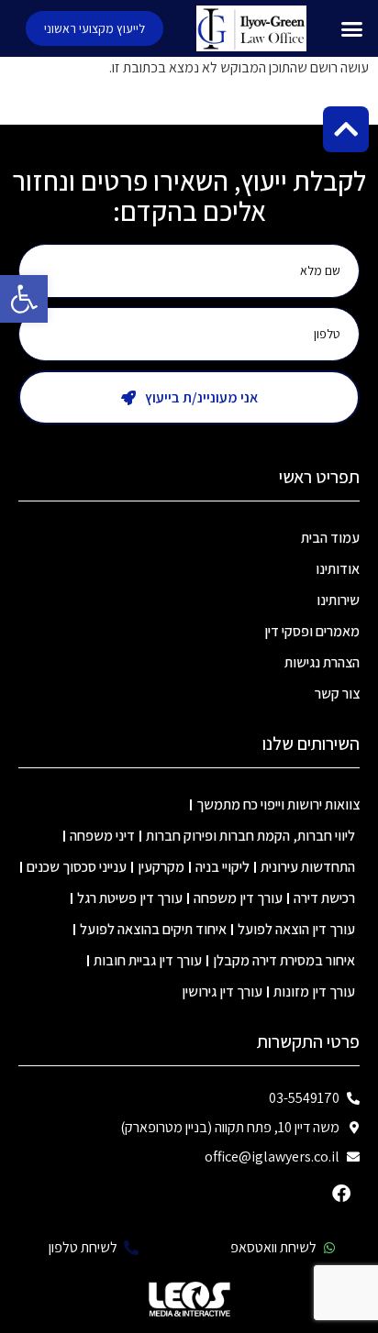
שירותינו (338, 600)
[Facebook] (341, 1193)
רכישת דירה (324, 898)
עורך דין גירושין (222, 991)
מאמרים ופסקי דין (312, 631)
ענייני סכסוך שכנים (77, 866)
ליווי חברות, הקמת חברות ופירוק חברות (250, 835)
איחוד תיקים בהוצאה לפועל (153, 929)
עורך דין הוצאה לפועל (296, 929)
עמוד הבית (330, 537)
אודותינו (338, 568)
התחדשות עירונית (308, 866)
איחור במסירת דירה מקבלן (284, 960)
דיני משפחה (102, 835)
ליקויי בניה (222, 866)
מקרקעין (161, 866)
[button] (24, 299)
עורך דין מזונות (314, 991)
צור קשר (337, 693)
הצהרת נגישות (322, 662)
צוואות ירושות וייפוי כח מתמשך (278, 804)
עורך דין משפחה (238, 898)
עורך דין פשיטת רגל (130, 898)
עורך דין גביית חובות (148, 960)
